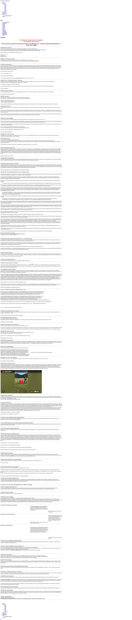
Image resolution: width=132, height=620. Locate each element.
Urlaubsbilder (4, 32)
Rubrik (17, 484)
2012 (5, 609)
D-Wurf (3, 26)
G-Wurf (3, 29)
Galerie (19, 399)
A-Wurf (3, 24)
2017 (5, 605)
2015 (5, 607)
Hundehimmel (4, 33)
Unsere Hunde (4, 614)
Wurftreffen (4, 30)
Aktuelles (4, 604)
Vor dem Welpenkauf (5, 22)
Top (1, 619)
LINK (35, 45)
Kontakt (3, 617)
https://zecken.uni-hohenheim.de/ (23, 355)
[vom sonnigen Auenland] (4, 0)
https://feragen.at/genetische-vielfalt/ (19, 233)
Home (3, 603)
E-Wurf (3, 27)
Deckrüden (4, 31)
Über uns (3, 612)
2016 (5, 606)
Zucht (3, 615)
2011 (5, 610)
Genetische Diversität (8, 616)
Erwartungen (4, 23)
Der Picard (4, 613)
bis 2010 (6, 611)
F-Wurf (3, 28)
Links (3, 35)
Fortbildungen (4, 34)
